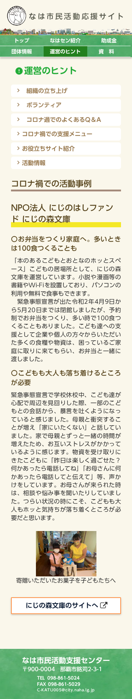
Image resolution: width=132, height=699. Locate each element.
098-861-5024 (63, 678)
